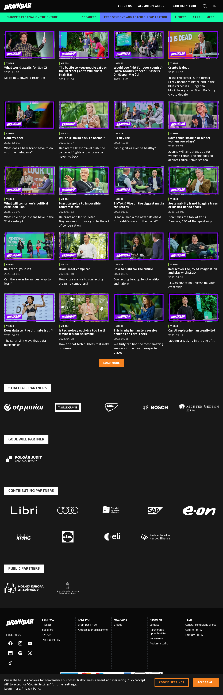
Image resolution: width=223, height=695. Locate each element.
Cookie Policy (193, 630)
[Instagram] (20, 643)
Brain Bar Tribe (87, 625)
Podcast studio (159, 644)
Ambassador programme (93, 630)
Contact (154, 625)
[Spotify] (20, 653)
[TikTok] (10, 663)
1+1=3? (46, 635)
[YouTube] (30, 643)
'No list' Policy (51, 640)
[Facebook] (10, 643)
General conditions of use (200, 625)
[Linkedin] (10, 653)
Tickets (46, 625)
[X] (30, 653)
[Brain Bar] (19, 6)
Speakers (47, 630)
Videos (118, 625)
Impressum (156, 638)
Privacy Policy (194, 635)
